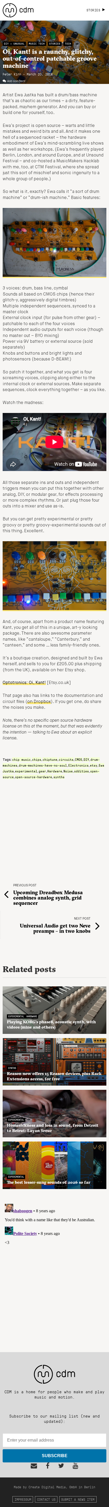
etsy (93, 765)
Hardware (54, 771)
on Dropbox (39, 702)
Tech (68, 43)
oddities (81, 771)
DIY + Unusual (14, 43)
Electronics (78, 765)
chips (36, 759)
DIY (86, 759)
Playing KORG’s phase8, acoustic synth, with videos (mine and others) (51, 1024)
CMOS (78, 759)
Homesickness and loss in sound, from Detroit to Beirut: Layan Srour (52, 1128)
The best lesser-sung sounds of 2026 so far (48, 1182)
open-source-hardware (33, 777)
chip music (21, 759)
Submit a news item (77, 1499)
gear (42, 771)
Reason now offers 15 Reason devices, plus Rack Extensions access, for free (54, 1076)
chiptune (50, 759)
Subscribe (54, 1455)
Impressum (23, 1499)
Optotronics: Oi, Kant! (24, 683)
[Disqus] (54, 1268)
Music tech (37, 43)
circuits (66, 759)
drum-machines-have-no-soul (43, 765)
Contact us (46, 1499)
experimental (26, 771)
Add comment (16, 81)
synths (59, 777)
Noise (68, 771)
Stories (54, 43)
